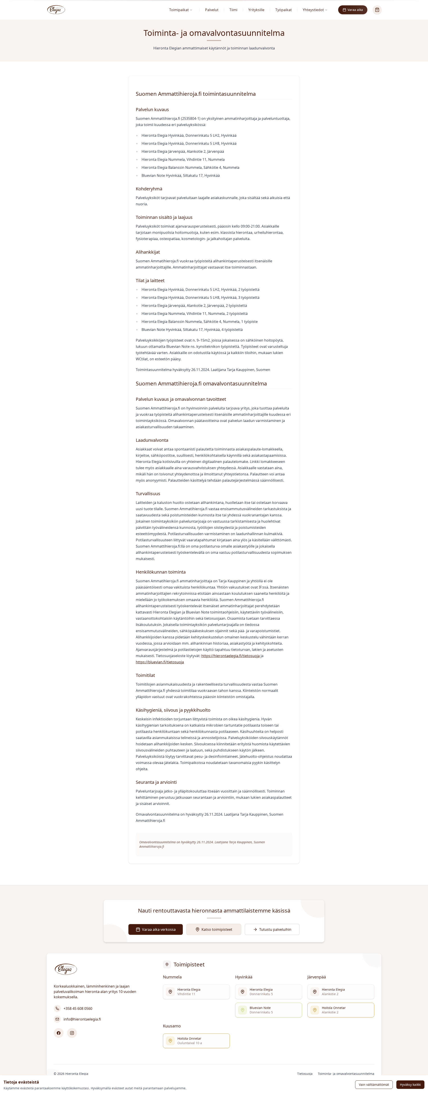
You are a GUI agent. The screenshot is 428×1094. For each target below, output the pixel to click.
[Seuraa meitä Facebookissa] (59, 1033)
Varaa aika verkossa (159, 929)
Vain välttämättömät (374, 1084)
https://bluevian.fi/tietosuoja (160, 662)
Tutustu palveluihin (275, 929)
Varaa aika (355, 10)
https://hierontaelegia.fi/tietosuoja (230, 655)
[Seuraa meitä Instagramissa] (72, 1033)
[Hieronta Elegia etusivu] (56, 10)
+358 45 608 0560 (78, 1008)
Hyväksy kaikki (410, 1084)
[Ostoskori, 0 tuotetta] (377, 9)
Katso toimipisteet (217, 929)
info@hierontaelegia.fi (82, 1019)
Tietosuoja (305, 1074)
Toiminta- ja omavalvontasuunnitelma (346, 1074)
